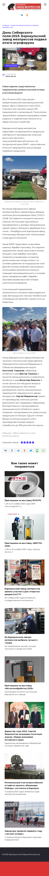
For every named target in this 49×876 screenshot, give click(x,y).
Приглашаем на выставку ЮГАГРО (23, 500)
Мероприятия (11, 66)
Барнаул (7, 433)
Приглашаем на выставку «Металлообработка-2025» (19, 687)
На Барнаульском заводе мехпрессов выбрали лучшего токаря (21, 640)
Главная (5, 25)
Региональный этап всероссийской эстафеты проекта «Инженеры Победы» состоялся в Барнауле (24, 785)
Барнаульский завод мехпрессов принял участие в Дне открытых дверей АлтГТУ (22, 592)
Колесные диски (11, 436)
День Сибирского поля (24, 433)
